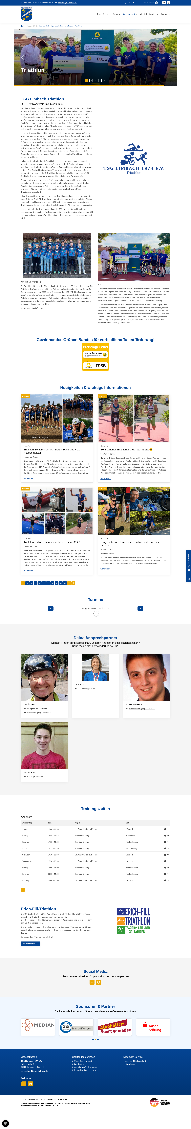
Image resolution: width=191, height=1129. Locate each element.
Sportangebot (129, 14)
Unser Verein (102, 14)
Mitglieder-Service (148, 14)
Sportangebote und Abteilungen (62, 26)
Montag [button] (25, 829)
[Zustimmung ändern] (5, 1123)
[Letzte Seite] (73, 583)
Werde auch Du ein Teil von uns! (34, 308)
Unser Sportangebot (83, 1061)
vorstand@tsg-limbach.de (67, 3)
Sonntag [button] (25, 880)
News (115, 14)
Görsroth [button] (129, 829)
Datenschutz (63, 1099)
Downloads (130, 1064)
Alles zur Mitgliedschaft (135, 1061)
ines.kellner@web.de (86, 688)
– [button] (53, 829)
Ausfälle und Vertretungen (85, 1067)
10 (61, 583)
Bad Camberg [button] (131, 848)
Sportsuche (79, 1064)
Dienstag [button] (25, 842)
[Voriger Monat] (50, 608)
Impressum (51, 1099)
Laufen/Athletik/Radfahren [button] (86, 829)
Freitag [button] (25, 867)
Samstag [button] (25, 874)
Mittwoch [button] (26, 848)
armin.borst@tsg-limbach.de (39, 712)
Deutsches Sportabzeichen (85, 1070)
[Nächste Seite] (69, 583)
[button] (86, 80)
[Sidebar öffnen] (168, 2)
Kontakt (163, 14)
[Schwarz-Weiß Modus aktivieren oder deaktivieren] (125, 2)
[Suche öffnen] (164, 2)
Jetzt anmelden (29, 943)
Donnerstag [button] (27, 861)
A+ (137, 3)
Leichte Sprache (149, 3)
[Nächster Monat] (140, 608)
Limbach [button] (129, 861)
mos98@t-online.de (35, 776)
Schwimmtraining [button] (82, 835)
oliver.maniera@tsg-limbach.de (142, 708)
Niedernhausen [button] (132, 842)
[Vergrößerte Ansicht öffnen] (134, 159)
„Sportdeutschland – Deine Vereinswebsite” (69, 1103)
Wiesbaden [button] (130, 835)
